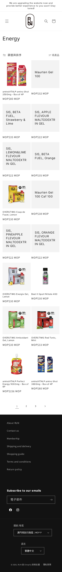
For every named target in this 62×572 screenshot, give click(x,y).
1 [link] (17, 406)
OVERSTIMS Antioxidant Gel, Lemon (15, 339)
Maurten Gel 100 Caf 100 (44, 194)
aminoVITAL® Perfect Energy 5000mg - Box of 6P (15, 384)
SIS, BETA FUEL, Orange (45, 156)
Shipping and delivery (19, 446)
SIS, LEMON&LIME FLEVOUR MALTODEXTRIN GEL (16, 156)
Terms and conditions (19, 461)
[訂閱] (51, 500)
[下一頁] (45, 406)
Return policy (14, 469)
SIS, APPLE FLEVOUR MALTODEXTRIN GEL (45, 118)
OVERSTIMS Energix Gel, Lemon (16, 295)
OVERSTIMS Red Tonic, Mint (43, 339)
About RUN (13, 423)
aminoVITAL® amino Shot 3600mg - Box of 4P (44, 382)
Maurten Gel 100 (44, 74)
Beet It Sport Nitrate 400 (44, 294)
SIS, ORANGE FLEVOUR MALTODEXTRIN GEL (45, 238)
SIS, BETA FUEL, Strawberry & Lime (15, 118)
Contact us (13, 430)
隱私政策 (47, 564)
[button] (7, 21)
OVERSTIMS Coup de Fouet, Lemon (14, 213)
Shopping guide (15, 453)
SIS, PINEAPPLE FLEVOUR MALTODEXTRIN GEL (16, 238)
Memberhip (13, 438)
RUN (20, 564)
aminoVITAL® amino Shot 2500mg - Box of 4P (16, 93)
